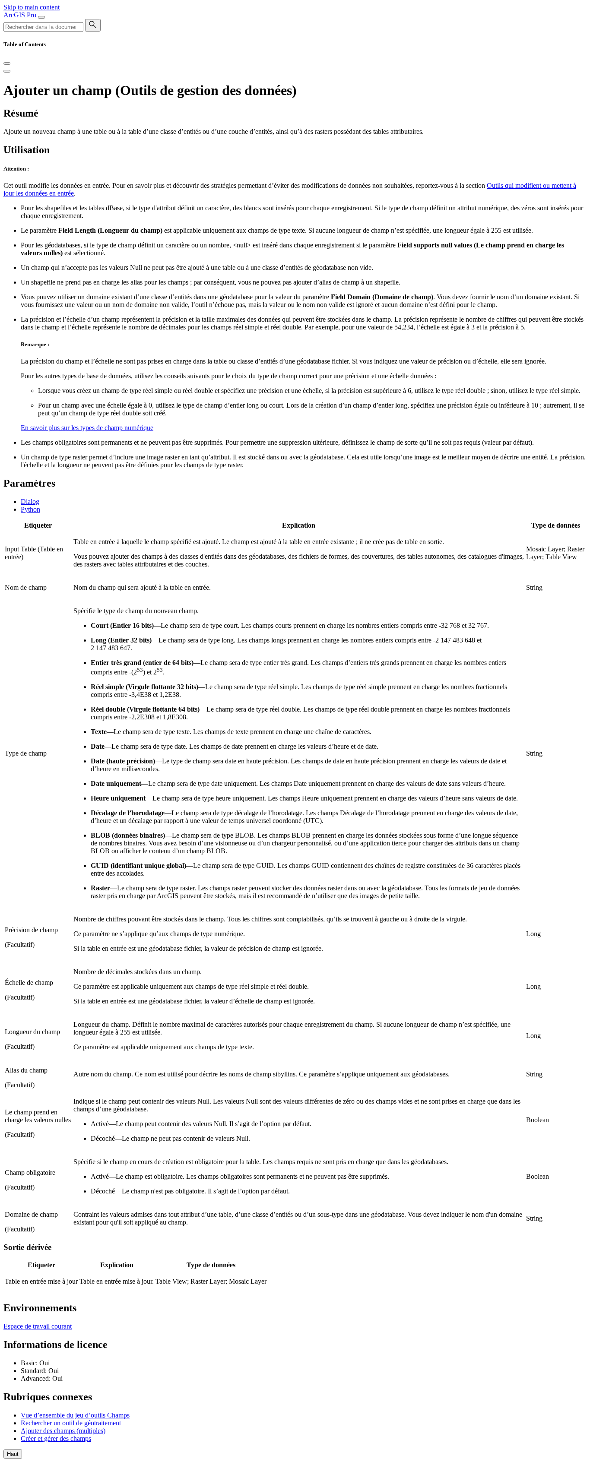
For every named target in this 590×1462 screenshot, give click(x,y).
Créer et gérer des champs (56, 1438)
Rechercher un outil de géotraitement (71, 1423)
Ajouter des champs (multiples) (63, 1430)
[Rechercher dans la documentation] (93, 25)
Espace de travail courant (37, 1326)
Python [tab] (30, 509)
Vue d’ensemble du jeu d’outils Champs (75, 1415)
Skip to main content (31, 7)
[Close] (6, 63)
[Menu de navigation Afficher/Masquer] (41, 17)
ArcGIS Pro (20, 15)
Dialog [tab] (30, 501)
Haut (13, 1454)
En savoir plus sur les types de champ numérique (87, 427)
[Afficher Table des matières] (6, 71)
